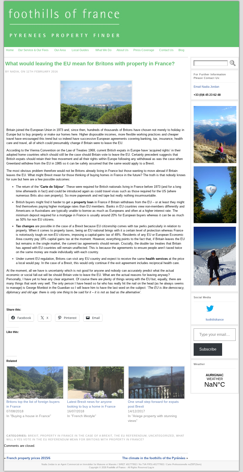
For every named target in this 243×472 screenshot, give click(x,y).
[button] (96, 102)
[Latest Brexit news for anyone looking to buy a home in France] (95, 382)
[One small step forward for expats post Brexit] (156, 382)
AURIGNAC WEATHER (215, 380)
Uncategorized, (162, 435)
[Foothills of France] (121, 24)
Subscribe (207, 349)
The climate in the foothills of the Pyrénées (153, 458)
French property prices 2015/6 (28, 458)
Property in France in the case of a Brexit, (77, 435)
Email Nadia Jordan (206, 86)
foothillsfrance (215, 319)
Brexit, (34, 435)
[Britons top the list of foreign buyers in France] (34, 382)
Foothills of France (116, 467)
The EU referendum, (131, 435)
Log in (151, 467)
